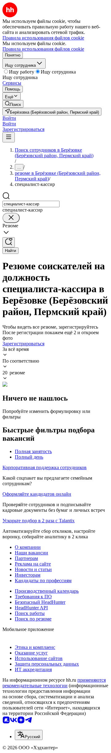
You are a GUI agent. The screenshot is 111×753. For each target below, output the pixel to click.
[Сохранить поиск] (8, 242)
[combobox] (31, 204)
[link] (12, 104)
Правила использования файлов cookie (43, 49)
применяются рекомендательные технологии (54, 682)
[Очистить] (11, 218)
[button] (9, 118)
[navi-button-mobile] (8, 137)
